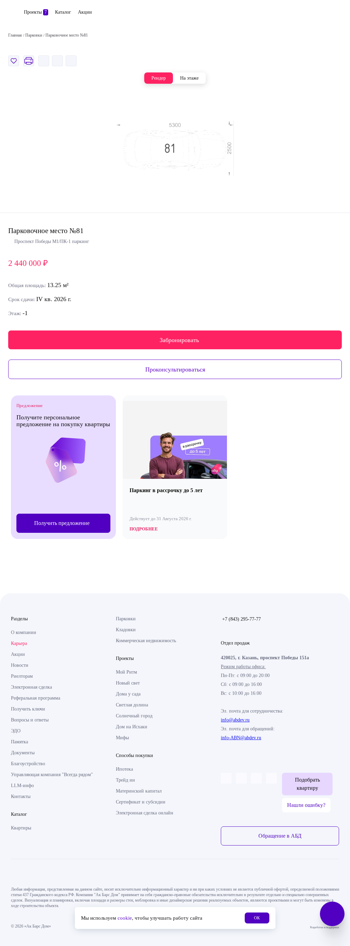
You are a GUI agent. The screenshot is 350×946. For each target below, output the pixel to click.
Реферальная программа (35, 698)
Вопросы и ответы (30, 719)
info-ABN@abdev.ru (241, 737)
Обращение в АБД (279, 836)
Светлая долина (132, 704)
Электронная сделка (31, 687)
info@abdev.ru (235, 719)
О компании (23, 632)
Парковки (126, 618)
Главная (15, 35)
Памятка (19, 741)
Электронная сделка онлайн (144, 812)
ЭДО (16, 730)
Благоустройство (28, 763)
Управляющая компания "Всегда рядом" (52, 774)
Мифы (122, 737)
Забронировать (179, 340)
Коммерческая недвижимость (146, 640)
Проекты (35, 12)
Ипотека (124, 769)
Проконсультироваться (175, 369)
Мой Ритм (126, 672)
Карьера (19, 643)
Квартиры (21, 827)
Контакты (20, 796)
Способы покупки (134, 755)
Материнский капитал (139, 791)
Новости (19, 665)
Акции (85, 12)
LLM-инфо (22, 785)
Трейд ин (125, 780)
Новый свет (128, 683)
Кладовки (126, 629)
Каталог (63, 12)
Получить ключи (28, 709)
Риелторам (22, 676)
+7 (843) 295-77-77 (241, 619)
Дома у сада (128, 694)
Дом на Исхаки (131, 726)
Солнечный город (134, 715)
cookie (125, 918)
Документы (23, 752)
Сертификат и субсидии (140, 802)
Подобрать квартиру (307, 784)
